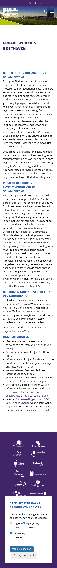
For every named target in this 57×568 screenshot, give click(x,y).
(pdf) (8, 355)
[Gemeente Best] (19, 487)
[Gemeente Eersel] (19, 467)
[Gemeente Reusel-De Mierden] (38, 487)
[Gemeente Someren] (19, 477)
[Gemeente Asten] (38, 467)
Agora (31, 3)
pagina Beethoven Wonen (18, 331)
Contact (50, 3)
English (40, 3)
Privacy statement (23, 555)
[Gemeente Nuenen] (38, 477)
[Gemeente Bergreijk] (19, 447)
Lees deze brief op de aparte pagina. (26, 381)
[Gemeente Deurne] (38, 447)
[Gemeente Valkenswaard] (19, 457)
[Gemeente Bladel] (38, 457)
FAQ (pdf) (30, 366)
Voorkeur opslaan (21, 549)
